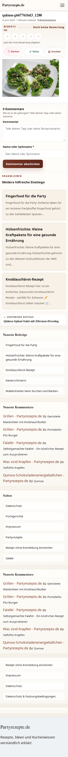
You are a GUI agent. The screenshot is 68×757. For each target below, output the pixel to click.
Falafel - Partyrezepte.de (22, 442)
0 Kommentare (47, 20)
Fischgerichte (14, 516)
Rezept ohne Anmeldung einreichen (29, 547)
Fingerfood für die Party (21, 345)
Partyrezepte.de (13, 4)
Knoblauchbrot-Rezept (20, 370)
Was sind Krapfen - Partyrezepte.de (31, 461)
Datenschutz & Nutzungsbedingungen (31, 696)
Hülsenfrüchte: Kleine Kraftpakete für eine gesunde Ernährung (33, 357)
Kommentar (11, 122)
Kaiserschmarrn (16, 380)
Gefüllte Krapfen (14, 467)
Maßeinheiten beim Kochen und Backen (32, 391)
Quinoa (38, 481)
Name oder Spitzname (18, 147)
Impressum (13, 526)
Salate (9, 558)
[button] (30, 78)
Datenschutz (14, 506)
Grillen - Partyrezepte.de (22, 416)
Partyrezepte (14, 537)
